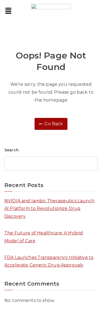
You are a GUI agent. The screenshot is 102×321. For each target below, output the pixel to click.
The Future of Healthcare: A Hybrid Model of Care (43, 236)
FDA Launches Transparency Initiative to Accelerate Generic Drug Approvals (49, 261)
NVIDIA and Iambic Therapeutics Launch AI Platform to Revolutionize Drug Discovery (49, 208)
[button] (8, 11)
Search (11, 150)
